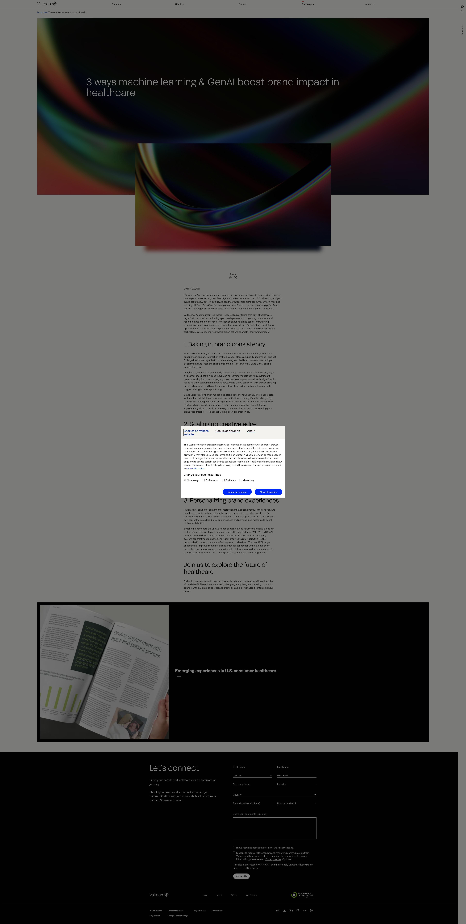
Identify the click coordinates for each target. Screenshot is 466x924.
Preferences (211, 480)
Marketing (248, 480)
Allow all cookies (268, 491)
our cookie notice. (195, 468)
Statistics (230, 480)
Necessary (192, 480)
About (251, 431)
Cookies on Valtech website (196, 432)
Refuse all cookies (237, 491)
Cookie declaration (227, 431)
